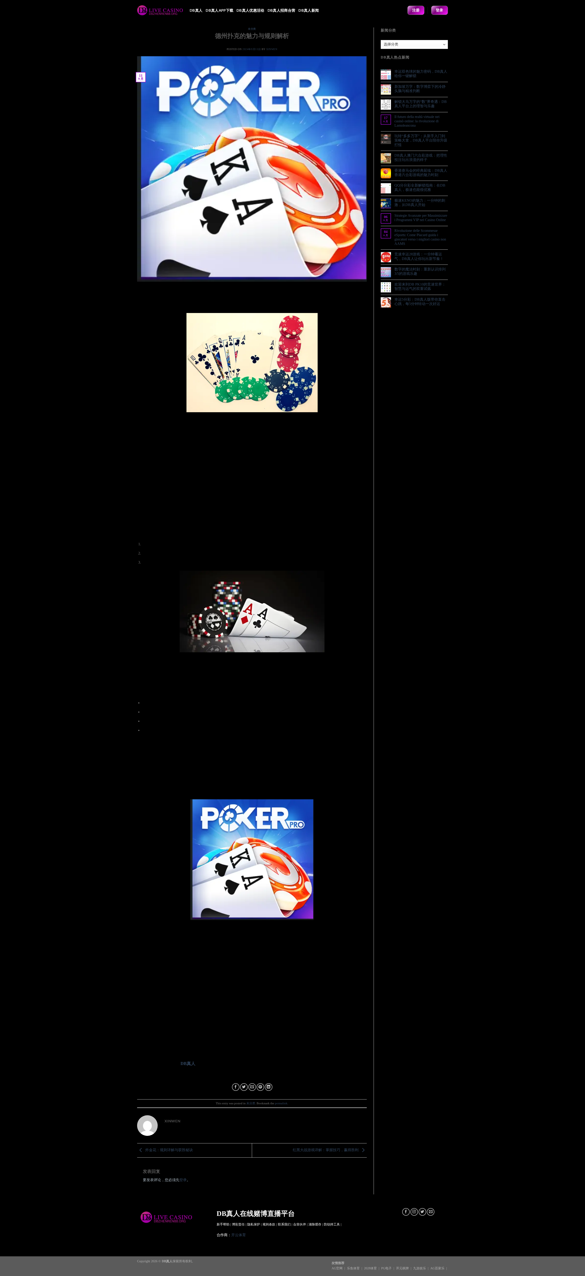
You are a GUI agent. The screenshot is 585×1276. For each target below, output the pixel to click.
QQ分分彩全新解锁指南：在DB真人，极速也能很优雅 (419, 187)
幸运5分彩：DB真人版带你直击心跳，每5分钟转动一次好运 (419, 301)
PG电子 (387, 1268)
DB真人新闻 (308, 10)
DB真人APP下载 (219, 10)
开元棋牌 (403, 1268)
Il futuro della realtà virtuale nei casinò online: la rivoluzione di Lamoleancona (416, 121)
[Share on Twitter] (244, 1087)
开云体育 (238, 1235)
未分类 (252, 28)
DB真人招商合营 (281, 10)
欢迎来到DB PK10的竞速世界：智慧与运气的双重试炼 (420, 286)
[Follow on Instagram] (414, 1212)
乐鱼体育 (354, 1268)
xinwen (271, 49)
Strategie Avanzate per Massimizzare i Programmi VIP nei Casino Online (420, 218)
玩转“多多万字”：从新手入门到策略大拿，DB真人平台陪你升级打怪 (420, 140)
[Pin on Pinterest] (260, 1087)
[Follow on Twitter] (422, 1212)
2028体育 (371, 1268)
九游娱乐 (420, 1268)
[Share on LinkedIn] (268, 1087)
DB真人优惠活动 (250, 10)
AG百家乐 (437, 1268)
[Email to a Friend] (252, 1087)
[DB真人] (160, 10)
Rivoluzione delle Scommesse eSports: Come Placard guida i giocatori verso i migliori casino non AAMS (420, 237)
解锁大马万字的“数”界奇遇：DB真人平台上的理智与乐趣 (420, 104)
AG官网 (337, 1268)
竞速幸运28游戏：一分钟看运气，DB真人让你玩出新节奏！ (419, 256)
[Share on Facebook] (235, 1087)
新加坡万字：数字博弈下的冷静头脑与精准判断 (420, 89)
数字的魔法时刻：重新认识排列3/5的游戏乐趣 (420, 271)
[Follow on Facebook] (406, 1212)
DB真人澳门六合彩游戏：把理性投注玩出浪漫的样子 (420, 157)
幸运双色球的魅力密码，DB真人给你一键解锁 (420, 74)
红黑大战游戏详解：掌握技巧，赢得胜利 (326, 1150)
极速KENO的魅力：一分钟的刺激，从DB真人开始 (419, 202)
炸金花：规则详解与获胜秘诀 (168, 1150)
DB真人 (196, 10)
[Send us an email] (430, 1212)
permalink (281, 1103)
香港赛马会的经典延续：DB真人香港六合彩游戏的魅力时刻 (420, 173)
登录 (183, 1180)
